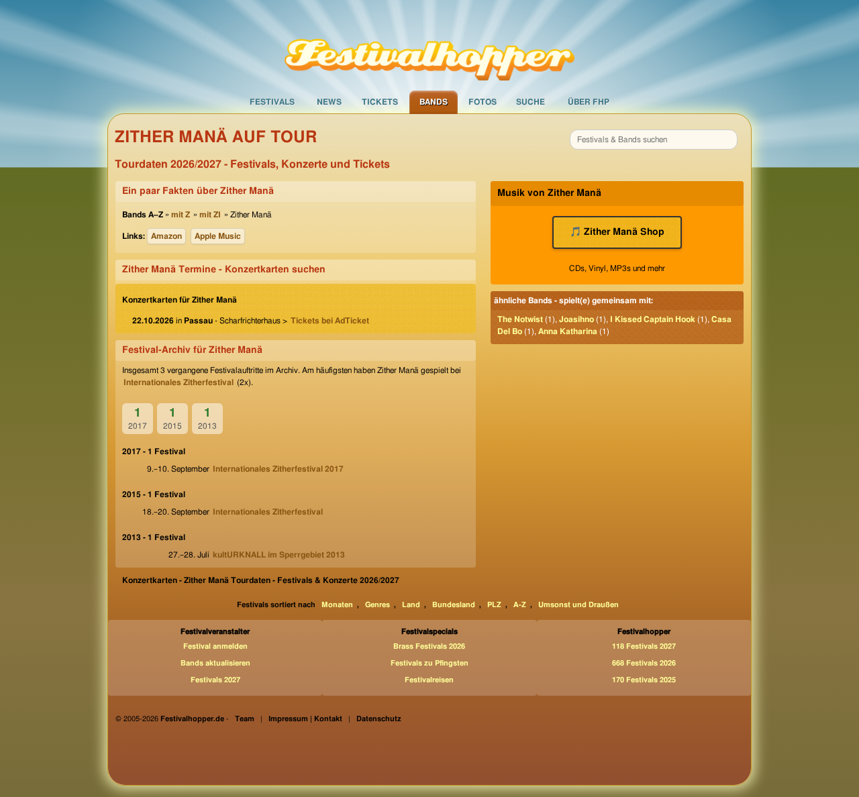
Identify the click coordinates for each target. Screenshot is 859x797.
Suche (530, 102)
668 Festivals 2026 (644, 663)
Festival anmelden (215, 646)
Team (244, 719)
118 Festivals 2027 (644, 646)
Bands (433, 102)
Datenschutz (378, 719)
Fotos (482, 102)
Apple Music (218, 236)
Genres (377, 604)
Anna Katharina (567, 331)
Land (411, 604)
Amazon (166, 236)
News (329, 102)
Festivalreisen (429, 680)
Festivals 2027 (215, 680)
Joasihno (576, 319)
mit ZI (210, 215)
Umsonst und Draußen (578, 604)
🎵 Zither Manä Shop (617, 232)
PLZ (494, 604)
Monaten (337, 604)
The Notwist (520, 319)
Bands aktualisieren (215, 663)
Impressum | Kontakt (305, 719)
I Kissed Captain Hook (652, 319)
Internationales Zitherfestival (178, 382)
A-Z (519, 604)
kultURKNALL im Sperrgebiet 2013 (279, 555)
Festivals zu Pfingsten (429, 663)
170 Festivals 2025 (644, 680)
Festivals (272, 102)
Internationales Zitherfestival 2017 (278, 469)
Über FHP (588, 102)
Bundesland (453, 604)
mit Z (180, 215)
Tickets (380, 102)
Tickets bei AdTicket (330, 321)
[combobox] (654, 139)
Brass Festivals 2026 (429, 646)
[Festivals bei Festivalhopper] (429, 45)
